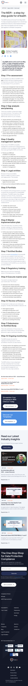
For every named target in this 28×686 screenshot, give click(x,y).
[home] (7, 2)
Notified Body (14, 254)
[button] (21, 2)
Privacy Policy (13, 672)
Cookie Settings (14, 678)
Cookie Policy (13, 675)
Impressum (12, 670)
